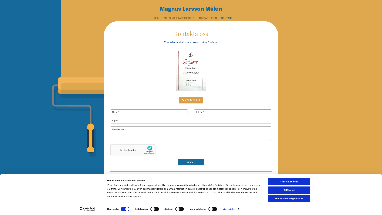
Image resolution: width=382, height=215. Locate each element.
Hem (156, 18)
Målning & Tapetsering (179, 18)
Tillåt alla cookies (289, 181)
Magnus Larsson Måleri (191, 9)
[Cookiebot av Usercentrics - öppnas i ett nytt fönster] (87, 209)
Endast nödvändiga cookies (289, 198)
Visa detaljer (229, 209)
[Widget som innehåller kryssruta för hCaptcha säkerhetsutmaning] (132, 150)
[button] (191, 100)
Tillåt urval (289, 190)
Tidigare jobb (208, 18)
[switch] (154, 209)
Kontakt (226, 18)
